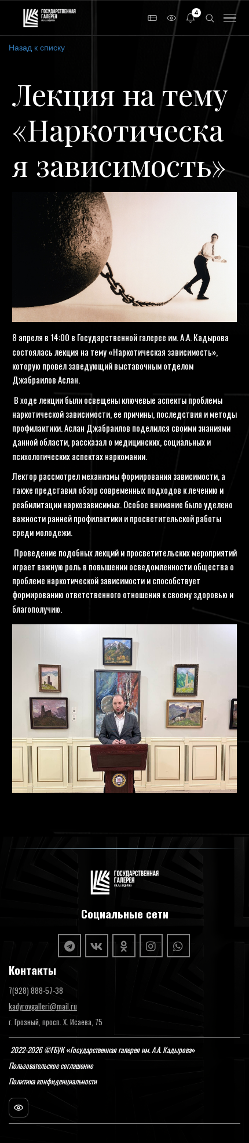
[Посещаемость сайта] (18, 1107)
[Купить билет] (152, 18)
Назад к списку (37, 47)
